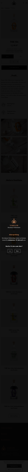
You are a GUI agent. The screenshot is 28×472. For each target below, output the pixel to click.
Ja (10, 251)
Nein (17, 251)
